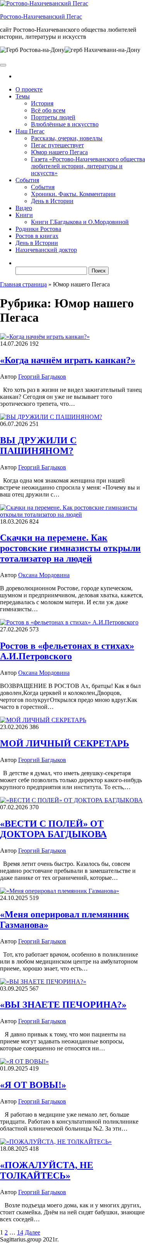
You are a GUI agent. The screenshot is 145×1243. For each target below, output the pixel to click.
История (42, 103)
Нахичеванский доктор (46, 250)
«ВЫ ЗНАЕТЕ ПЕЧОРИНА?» (63, 1005)
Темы (22, 96)
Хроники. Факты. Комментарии (73, 194)
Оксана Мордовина (44, 575)
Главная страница (23, 284)
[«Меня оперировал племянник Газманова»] (59, 891)
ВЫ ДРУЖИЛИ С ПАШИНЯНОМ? (38, 445)
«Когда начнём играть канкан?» (67, 360)
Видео (23, 208)
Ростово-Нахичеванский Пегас (41, 16)
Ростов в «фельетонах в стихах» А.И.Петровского (67, 651)
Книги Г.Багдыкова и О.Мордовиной (80, 222)
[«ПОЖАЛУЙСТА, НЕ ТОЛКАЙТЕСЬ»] (56, 1141)
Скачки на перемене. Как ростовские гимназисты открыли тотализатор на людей (70, 548)
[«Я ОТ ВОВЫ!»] (24, 1061)
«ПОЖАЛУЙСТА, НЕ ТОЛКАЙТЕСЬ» (46, 1170)
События (27, 180)
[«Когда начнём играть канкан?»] (45, 336)
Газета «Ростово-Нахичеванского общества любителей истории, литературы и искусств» (88, 166)
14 (20, 1232)
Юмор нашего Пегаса (59, 152)
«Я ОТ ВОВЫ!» (33, 1085)
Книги (24, 215)
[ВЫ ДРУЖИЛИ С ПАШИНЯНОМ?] (51, 417)
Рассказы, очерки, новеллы (66, 138)
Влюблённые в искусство (65, 124)
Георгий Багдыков (42, 376)
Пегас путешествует (57, 145)
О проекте (29, 89)
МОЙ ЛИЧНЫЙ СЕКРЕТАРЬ (64, 743)
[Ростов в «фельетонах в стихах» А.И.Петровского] (69, 622)
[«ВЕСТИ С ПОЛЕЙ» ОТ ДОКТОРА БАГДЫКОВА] (71, 800)
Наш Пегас (29, 131)
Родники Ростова (38, 229)
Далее (32, 1232)
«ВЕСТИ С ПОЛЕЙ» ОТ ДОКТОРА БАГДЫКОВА (53, 829)
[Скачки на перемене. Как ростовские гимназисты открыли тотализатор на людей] (72, 514)
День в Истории (52, 201)
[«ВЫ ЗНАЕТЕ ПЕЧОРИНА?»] (43, 981)
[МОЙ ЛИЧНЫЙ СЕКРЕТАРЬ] (43, 720)
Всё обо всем (48, 110)
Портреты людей (53, 117)
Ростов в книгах (36, 236)
